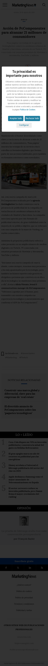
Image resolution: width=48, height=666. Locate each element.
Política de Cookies (27, 109)
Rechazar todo (32, 118)
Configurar (24, 125)
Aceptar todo (16, 118)
